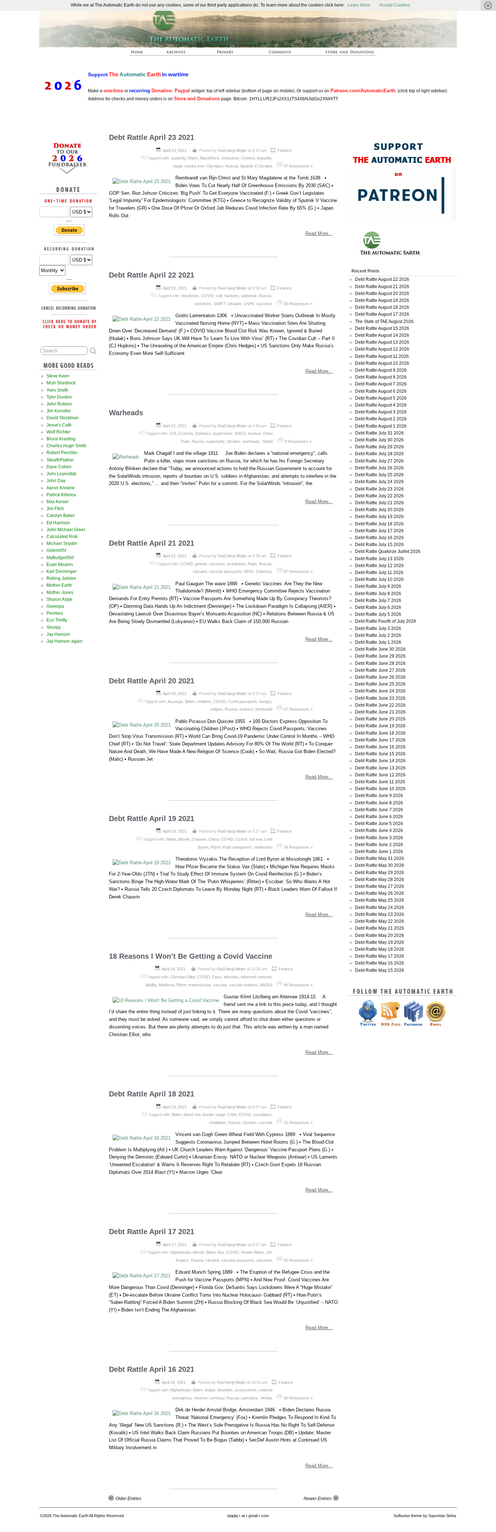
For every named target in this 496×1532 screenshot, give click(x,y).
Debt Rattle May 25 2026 (379, 900)
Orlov (267, 433)
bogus (210, 1390)
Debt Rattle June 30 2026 (380, 649)
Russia (231, 166)
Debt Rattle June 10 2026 (380, 788)
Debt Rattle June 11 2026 (380, 781)
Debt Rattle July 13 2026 (379, 558)
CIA (173, 433)
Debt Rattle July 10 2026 (379, 579)
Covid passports (242, 701)
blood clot (192, 1114)
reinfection (263, 847)
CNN (232, 1114)
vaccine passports (225, 571)
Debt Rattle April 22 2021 (151, 275)
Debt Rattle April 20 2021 (151, 681)
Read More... (319, 233)
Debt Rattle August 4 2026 (381, 405)
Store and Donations (340, 54)
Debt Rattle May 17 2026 (379, 956)
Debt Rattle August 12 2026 (382, 349)
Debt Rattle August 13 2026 (382, 342)
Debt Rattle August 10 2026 (382, 363)
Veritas (266, 1398)
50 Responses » (298, 304)
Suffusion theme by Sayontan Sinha (425, 1515)
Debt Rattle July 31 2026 (379, 433)
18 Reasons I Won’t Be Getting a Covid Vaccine (190, 956)
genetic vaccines (210, 564)
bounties (225, 1390)
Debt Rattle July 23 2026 (379, 489)
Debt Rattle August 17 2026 (382, 314)
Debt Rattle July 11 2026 (379, 572)
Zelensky (264, 571)
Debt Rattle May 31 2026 (379, 858)
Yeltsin (267, 441)
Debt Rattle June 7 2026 (379, 809)
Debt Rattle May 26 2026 (379, 893)
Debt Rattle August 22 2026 (382, 279)
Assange (175, 701)
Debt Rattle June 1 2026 (379, 851)
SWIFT (219, 304)
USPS (249, 304)
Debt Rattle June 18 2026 (380, 733)
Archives (179, 54)
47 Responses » (298, 166)
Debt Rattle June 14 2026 (380, 760)
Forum (280, 54)
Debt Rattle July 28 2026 (379, 453)
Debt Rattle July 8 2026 (378, 593)
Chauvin (199, 839)
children (204, 701)
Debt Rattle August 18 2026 (382, 307)
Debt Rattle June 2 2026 (379, 844)
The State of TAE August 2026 (384, 321)
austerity (178, 158)
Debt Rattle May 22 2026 (379, 921)
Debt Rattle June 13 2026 (380, 768)
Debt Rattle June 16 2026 (380, 746)
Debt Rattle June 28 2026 (380, 663)
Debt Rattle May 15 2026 (379, 970)
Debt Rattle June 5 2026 (379, 823)
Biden (193, 158)
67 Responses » (298, 571)
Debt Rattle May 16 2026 (379, 963)
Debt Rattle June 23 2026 (380, 698)
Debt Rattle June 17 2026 (380, 740)
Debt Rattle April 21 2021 (151, 543)
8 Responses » (298, 441)
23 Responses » (298, 1122)
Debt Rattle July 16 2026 (379, 537)
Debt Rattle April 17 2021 (151, 1232)
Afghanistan (180, 1252)
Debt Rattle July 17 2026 (379, 530)
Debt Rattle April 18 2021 (151, 1094)
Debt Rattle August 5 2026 (381, 398)
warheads (251, 441)
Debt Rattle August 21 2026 (382, 286)
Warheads (126, 413)
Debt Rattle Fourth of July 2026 (385, 621)
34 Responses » (298, 847)
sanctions (202, 304)
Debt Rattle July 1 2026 (378, 642)
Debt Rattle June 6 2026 (379, 816)
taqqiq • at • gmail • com (248, 1515)
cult (219, 296)
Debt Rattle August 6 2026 (381, 391)
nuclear (254, 433)
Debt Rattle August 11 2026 (382, 356)
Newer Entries (318, 1498)
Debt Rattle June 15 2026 (380, 753)
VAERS (266, 985)
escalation (262, 1114)
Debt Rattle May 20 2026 (379, 935)
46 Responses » (298, 985)
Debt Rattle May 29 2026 (379, 872)
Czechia (185, 433)
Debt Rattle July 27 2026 (379, 461)
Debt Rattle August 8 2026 (381, 377)
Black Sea (215, 1252)
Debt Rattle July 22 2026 (379, 495)
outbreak (249, 296)
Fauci (217, 977)
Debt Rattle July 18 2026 (379, 523)
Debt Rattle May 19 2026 (379, 942)
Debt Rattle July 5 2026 (378, 614)
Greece (248, 158)
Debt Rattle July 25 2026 (379, 474)
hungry (265, 701)
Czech (241, 839)
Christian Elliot (182, 977)
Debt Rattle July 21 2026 (379, 502)
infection (231, 977)
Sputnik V (248, 166)
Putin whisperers (237, 847)
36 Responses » (298, 1398)
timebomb (263, 709)
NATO (240, 433)
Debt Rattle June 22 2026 (380, 705)
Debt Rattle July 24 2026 (379, 481)
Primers (228, 54)
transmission (199, 985)
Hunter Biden (252, 1252)
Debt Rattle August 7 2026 (381, 384)
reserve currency (209, 1398)
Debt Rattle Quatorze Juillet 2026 (387, 551)
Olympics (215, 166)
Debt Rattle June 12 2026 (380, 774)
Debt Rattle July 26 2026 (379, 467)
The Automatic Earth (141, 54)
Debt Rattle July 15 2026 (379, 544)
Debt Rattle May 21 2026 (379, 928)
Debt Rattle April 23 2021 (151, 137)
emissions (230, 158)
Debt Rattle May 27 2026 (379, 886)
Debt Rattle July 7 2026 (378, 600)
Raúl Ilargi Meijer (232, 150)
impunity (264, 158)
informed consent (256, 977)
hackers (231, 296)
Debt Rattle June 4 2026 (379, 830)
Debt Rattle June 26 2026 (380, 677)
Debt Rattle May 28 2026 (379, 879)
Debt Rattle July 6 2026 (378, 607)
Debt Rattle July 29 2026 (379, 446)
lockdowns (236, 564)
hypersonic (223, 433)
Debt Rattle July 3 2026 (378, 628)
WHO (249, 571)
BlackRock (209, 158)
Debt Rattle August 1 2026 (381, 426)
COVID (207, 296)
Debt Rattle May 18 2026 (379, 949)
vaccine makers (243, 985)
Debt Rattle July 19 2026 (379, 516)
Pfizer (215, 847)
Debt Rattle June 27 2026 (380, 670)
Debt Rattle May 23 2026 (379, 914)
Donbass (203, 433)
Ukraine (265, 166)
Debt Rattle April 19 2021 (151, 818)
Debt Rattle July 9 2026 (378, 586)
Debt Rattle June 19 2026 (380, 725)
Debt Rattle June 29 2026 (380, 656)
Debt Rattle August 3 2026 (381, 412)
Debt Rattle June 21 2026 (380, 712)
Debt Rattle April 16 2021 (151, 1369)
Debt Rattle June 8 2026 (379, 802)
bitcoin (184, 839)
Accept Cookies (394, 5)
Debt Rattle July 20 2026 (379, 509)
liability (151, 985)
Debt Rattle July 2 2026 (378, 635)
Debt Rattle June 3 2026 (379, 837)
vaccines (264, 304)
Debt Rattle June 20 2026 (380, 718)
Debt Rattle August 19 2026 (382, 300)
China (213, 839)
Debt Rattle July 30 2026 (379, 439)
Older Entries (128, 1498)
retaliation (217, 1122)
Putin (185, 441)
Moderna (166, 985)
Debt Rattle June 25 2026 (380, 684)
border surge (214, 1114)
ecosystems (246, 1390)
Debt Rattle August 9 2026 (381, 370)
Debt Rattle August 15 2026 (382, 328)
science (246, 709)
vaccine (220, 985)
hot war (255, 839)
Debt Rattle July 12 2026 (379, 565)
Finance (284, 150)
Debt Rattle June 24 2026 (380, 691)
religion (216, 709)
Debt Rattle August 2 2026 (381, 418)
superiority (215, 441)
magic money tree (188, 166)
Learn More (358, 5)
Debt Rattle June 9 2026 (379, 795)
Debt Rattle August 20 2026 (382, 293)
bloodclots (190, 296)
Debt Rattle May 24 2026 (379, 907)
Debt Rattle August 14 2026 (382, 335)
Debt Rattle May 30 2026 (379, 865)
